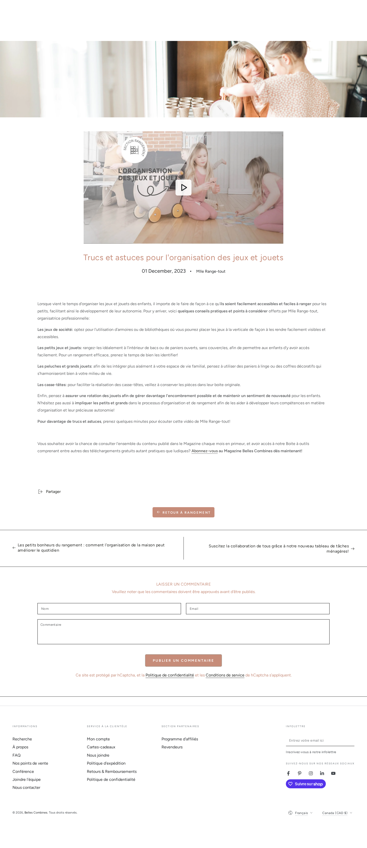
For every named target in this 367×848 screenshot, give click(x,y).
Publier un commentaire (183, 660)
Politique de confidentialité (170, 675)
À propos (20, 747)
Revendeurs (172, 747)
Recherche (22, 739)
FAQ (16, 755)
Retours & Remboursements (112, 771)
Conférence (23, 771)
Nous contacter (26, 787)
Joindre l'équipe (26, 779)
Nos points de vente (30, 763)
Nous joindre (98, 755)
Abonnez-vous (204, 450)
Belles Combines (35, 812)
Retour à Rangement (187, 512)
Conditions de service (225, 675)
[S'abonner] (352, 740)
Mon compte (98, 739)
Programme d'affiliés (180, 739)
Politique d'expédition (106, 763)
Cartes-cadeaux (101, 747)
